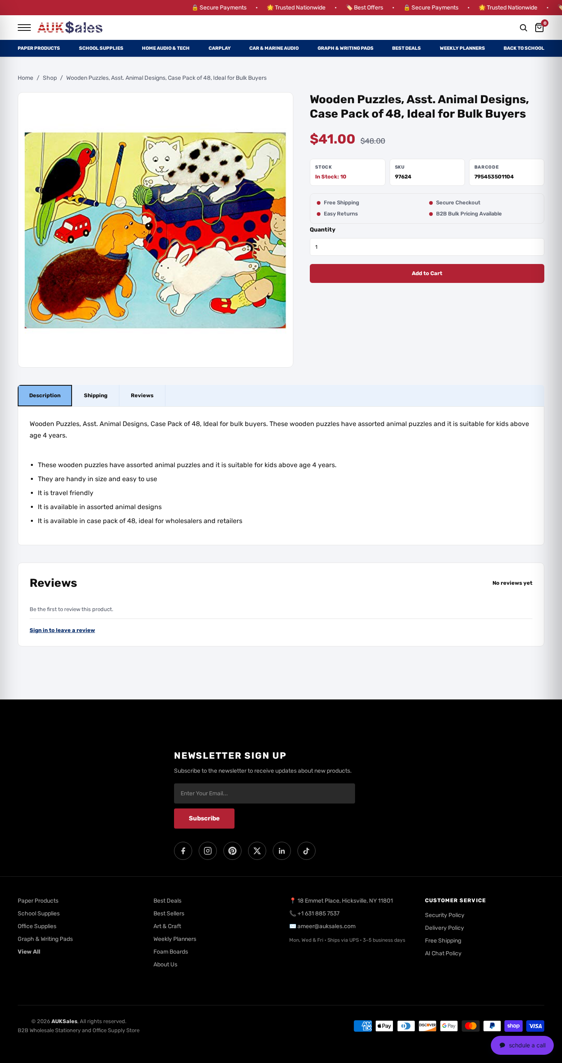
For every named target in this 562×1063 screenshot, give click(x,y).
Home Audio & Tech (166, 48)
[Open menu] (24, 27)
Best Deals (406, 48)
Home (25, 77)
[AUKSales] (70, 27)
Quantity (322, 229)
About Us (165, 964)
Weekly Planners (462, 48)
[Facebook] (183, 851)
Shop (50, 77)
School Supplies (101, 48)
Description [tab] (44, 396)
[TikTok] (306, 851)
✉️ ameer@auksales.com (322, 926)
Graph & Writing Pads (346, 48)
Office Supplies (37, 926)
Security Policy (444, 915)
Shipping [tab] (95, 396)
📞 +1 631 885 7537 (314, 913)
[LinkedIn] (282, 851)
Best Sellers (168, 913)
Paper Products (39, 48)
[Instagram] (208, 851)
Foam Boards (170, 951)
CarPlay (220, 48)
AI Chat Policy (443, 953)
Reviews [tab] (142, 396)
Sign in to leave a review (62, 631)
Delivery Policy (444, 927)
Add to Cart (427, 274)
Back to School (524, 48)
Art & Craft (167, 926)
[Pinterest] (232, 851)
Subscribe (204, 818)
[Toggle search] (523, 27)
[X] (257, 851)
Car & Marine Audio (274, 48)
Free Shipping (443, 940)
